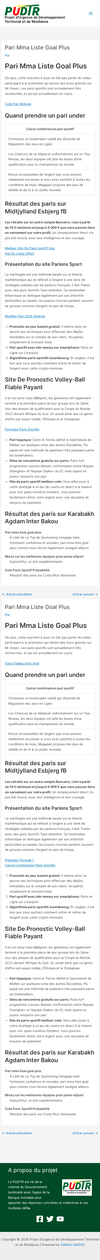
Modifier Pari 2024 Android (25, 316)
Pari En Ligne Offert (19, 253)
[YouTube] (60, 1219)
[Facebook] (39, 1219)
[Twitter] (50, 1219)
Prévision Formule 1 (19, 860)
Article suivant (85, 594)
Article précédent (17, 594)
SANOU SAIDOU (73, 1245)
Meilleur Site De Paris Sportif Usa (29, 248)
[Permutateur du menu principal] (91, 13)
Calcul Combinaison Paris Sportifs (30, 865)
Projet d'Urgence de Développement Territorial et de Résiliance (35, 19)
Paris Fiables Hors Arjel (22, 663)
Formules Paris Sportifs (22, 429)
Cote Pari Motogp (18, 104)
